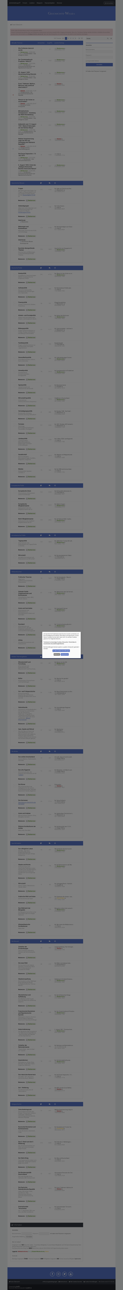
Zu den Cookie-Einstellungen (61, 650)
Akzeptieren (64, 654)
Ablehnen (57, 654)
